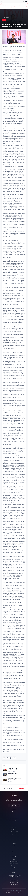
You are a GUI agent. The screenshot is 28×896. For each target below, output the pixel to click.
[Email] (14, 758)
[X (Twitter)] (4, 758)
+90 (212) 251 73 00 (14, 880)
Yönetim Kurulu (14, 813)
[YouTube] (15, 805)
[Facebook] (7, 758)
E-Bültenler (14, 845)
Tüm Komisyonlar (14, 836)
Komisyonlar (14, 816)
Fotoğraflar (14, 849)
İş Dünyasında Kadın (14, 831)
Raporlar (14, 843)
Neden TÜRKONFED (14, 861)
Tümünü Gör (22, 788)
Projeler (14, 851)
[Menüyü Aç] (26, 1)
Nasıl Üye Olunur (14, 863)
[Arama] (23, 1)
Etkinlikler (14, 867)
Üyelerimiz (14, 820)
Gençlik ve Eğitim (14, 833)
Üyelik (14, 859)
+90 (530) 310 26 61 (14, 882)
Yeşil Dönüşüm (14, 829)
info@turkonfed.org (14, 884)
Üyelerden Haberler (14, 865)
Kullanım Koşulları (18, 892)
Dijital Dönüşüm (14, 827)
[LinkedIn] (10, 758)
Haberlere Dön (6, 17)
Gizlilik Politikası (9, 892)
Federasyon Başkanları (14, 818)
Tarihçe (14, 811)
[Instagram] (19, 805)
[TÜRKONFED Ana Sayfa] (14, 6)
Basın (14, 847)
